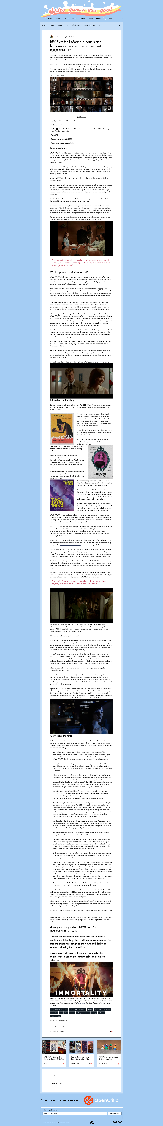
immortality (98, 1009)
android (72, 1013)
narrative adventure (80, 1009)
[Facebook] (114, 1122)
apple (88, 1013)
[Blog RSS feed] (92, 1122)
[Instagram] (116, 1122)
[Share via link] (63, 1026)
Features (60, 25)
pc (51, 1009)
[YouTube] (119, 1122)
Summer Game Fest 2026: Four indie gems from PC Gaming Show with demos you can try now (80, 1058)
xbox (71, 1009)
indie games (58, 1009)
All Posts (44, 25)
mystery (90, 1009)
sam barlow (54, 1013)
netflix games (80, 1013)
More (99, 25)
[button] (119, 25)
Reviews (52, 25)
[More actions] (112, 37)
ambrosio (101, 1013)
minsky (94, 1013)
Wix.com (67, 1122)
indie (66, 1009)
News (67, 25)
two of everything (55, 1016)
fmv (66, 1013)
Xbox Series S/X (63, 1020)
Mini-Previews (76, 25)
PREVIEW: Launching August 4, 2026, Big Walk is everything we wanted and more (108, 1058)
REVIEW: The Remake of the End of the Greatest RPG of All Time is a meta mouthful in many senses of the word (54, 1058)
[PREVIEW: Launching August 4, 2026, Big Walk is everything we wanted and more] (109, 1047)
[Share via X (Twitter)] (55, 1026)
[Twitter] (121, 1122)
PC (57, 1020)
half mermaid (106, 1009)
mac (61, 1013)
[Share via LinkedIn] (59, 1026)
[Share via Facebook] (51, 1026)
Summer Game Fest (89, 25)
